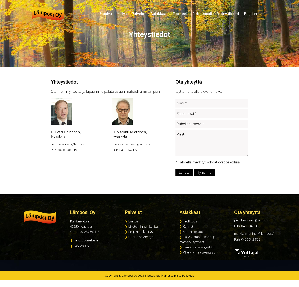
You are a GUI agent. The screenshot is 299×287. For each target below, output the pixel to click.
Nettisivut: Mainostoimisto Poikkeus (170, 276)
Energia (133, 221)
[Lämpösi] (48, 13)
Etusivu (105, 14)
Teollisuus (190, 221)
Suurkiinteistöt (193, 232)
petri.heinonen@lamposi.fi (69, 144)
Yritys (122, 14)
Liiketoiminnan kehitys (143, 226)
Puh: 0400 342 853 (125, 150)
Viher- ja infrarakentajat (199, 252)
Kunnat (188, 226)
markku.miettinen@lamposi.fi (132, 144)
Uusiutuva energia (140, 237)
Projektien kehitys (140, 232)
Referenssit (202, 14)
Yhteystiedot (228, 14)
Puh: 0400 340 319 (64, 150)
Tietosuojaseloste (86, 240)
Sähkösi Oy (81, 246)
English (250, 14)
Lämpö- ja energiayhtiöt (199, 247)
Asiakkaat (159, 14)
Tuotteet (180, 14)
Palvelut (139, 14)
